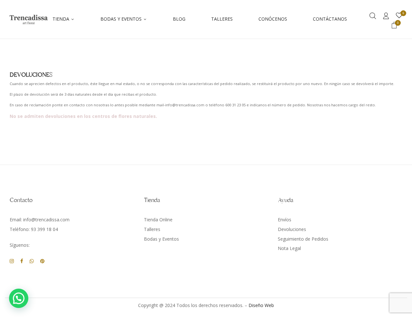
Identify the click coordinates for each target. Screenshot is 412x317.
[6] (399, 15)
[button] (394, 26)
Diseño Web (261, 305)
